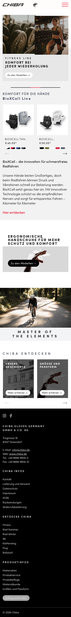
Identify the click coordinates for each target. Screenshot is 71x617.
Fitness (7, 524)
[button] (7, 148)
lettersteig (10, 543)
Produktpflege (11, 579)
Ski (4, 538)
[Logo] (13, 4)
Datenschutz (10, 488)
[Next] (64, 152)
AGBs (6, 497)
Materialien (10, 570)
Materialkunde (11, 584)
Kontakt (7, 479)
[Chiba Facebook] (11, 415)
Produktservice (11, 575)
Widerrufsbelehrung (15, 507)
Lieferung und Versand (16, 484)
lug (6, 548)
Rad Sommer (10, 529)
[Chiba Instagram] (4, 415)
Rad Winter (9, 534)
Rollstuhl (8, 552)
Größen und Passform (16, 589)
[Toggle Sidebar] (65, 5)
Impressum (9, 493)
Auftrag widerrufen (16, 597)
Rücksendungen (12, 502)
